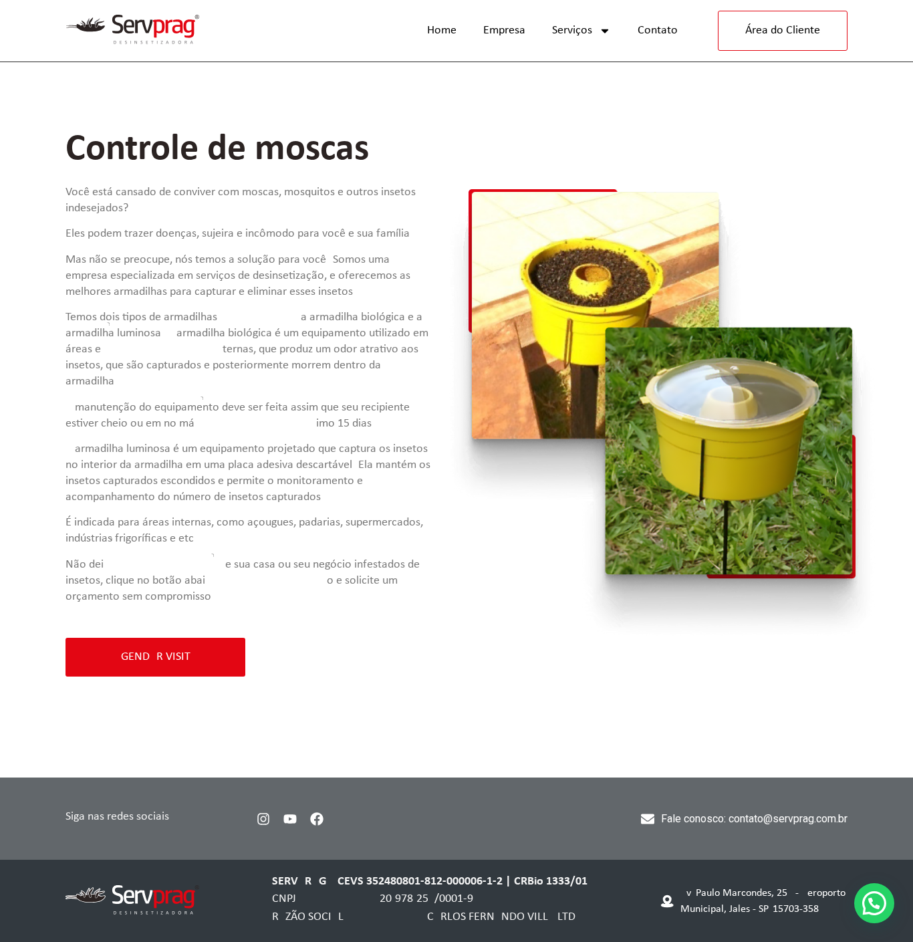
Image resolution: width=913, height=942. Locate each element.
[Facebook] (316, 819)
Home (441, 30)
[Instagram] (263, 819)
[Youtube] (290, 819)
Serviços (572, 30)
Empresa (504, 30)
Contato (658, 30)
